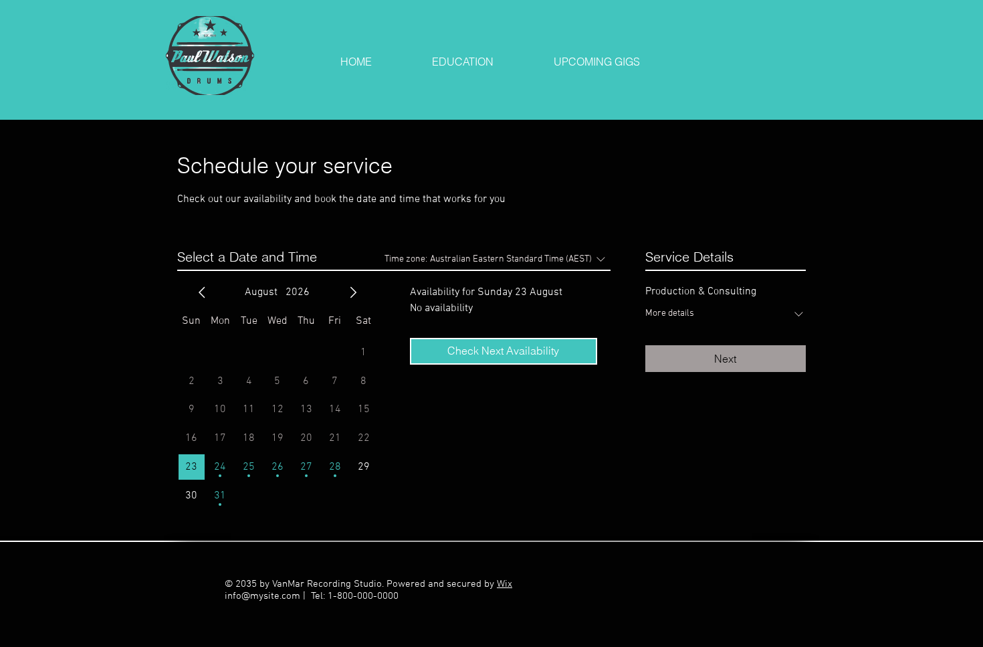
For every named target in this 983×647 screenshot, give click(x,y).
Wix (504, 584)
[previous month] (202, 292)
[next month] (353, 292)
